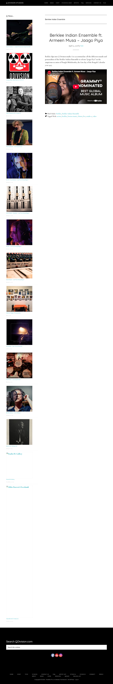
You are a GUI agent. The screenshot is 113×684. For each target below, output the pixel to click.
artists (59, 116)
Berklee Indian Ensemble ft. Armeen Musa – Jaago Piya (76, 37)
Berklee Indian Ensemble (70, 114)
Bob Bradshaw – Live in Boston (13, 412)
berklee (64, 116)
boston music (72, 116)
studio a (89, 116)
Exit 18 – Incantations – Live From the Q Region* (17, 179)
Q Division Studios (14, 3)
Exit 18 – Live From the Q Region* (14, 246)
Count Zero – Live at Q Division (13, 379)
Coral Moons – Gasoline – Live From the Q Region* (18, 213)
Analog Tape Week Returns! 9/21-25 (15, 80)
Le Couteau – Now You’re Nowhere (14, 346)
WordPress (71, 679)
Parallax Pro (49, 679)
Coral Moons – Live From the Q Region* (15, 279)
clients (80, 116)
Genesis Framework (61, 679)
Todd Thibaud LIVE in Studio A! (13, 113)
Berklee (58, 114)
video (94, 116)
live (84, 116)
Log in (77, 679)
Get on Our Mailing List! (11, 446)
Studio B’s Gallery (10, 479)
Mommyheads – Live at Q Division (14, 146)
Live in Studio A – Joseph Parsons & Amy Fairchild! (18, 46)
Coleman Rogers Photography (13, 313)
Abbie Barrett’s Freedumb (12, 618)
